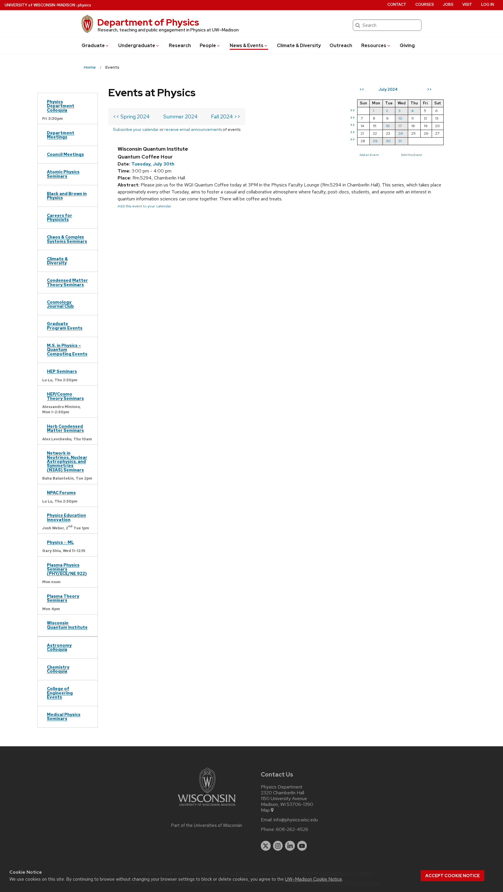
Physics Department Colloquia (60, 106)
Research (180, 45)
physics (84, 5)
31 (400, 140)
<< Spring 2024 (131, 116)
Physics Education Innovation (66, 517)
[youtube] (302, 846)
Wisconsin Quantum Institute (67, 625)
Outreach (341, 45)
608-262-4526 (292, 829)
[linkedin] (290, 846)
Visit (467, 4)
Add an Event (369, 155)
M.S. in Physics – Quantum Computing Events (67, 350)
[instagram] (278, 846)
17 (400, 125)
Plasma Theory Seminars (63, 598)
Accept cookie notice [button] (452, 876)
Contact (396, 4)
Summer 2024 (180, 116)
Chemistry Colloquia (58, 669)
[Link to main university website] (207, 807)
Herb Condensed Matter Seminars (65, 428)
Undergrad (136, 45)
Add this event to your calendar (144, 206)
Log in (487, 4)
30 (388, 140)
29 (375, 140)
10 (400, 118)
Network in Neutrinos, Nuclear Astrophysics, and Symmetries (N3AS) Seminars (67, 461)
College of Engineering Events (60, 693)
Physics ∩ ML (60, 542)
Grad (93, 45)
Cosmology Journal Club (60, 304)
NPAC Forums (61, 492)
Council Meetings (65, 154)
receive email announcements (193, 129)
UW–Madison (40, 5)
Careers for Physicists (59, 217)
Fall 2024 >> (225, 116)
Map (265, 810)
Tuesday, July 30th (152, 164)
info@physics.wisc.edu (296, 820)
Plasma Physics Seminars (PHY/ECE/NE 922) (67, 569)
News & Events (246, 45)
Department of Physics (148, 22)
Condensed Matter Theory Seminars (67, 282)
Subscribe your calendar (136, 129)
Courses (424, 4)
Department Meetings (60, 135)
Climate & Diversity (299, 45)
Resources (373, 45)
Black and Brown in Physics (67, 195)
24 (401, 133)
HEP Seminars (62, 371)
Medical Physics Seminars (63, 716)
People (208, 45)
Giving (407, 45)
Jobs (448, 4)
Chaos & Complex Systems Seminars (67, 239)
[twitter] (266, 846)
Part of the (206, 825)
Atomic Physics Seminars (63, 174)
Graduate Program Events (64, 325)
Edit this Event (411, 155)
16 (388, 125)
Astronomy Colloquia (59, 647)
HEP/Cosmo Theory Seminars (65, 396)
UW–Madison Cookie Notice (313, 879)
